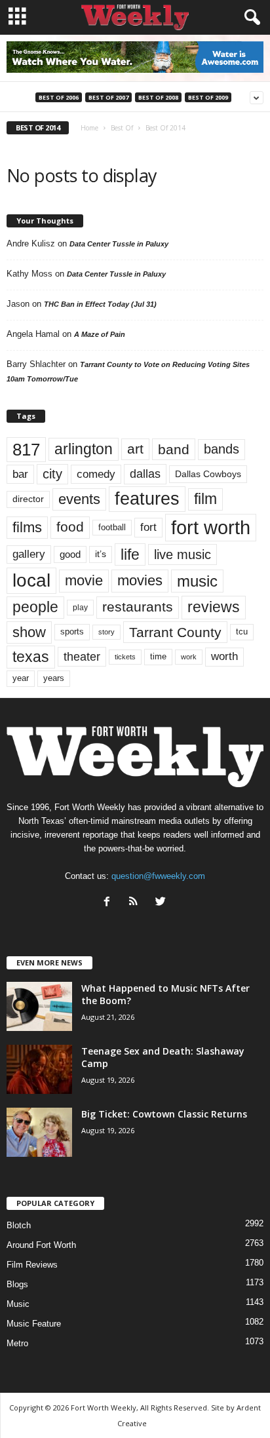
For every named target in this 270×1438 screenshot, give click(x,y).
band (173, 449)
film (205, 499)
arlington (83, 448)
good (70, 554)
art (135, 449)
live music (182, 554)
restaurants (137, 607)
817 (26, 449)
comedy (96, 473)
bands (221, 449)
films (27, 527)
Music (18, 1304)
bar (20, 474)
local (31, 580)
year (20, 678)
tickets (125, 657)
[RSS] (136, 903)
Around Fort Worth (41, 1245)
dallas (145, 473)
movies (140, 580)
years (53, 678)
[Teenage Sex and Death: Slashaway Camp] (39, 1069)
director (28, 499)
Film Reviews (32, 1265)
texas (30, 656)
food (70, 527)
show (29, 632)
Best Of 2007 (108, 97)
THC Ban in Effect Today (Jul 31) (100, 304)
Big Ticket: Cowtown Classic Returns (164, 1114)
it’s (100, 554)
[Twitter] (162, 903)
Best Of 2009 (208, 97)
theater (82, 656)
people (35, 607)
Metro (17, 1343)
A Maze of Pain (99, 334)
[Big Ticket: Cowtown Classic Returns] (39, 1132)
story (106, 632)
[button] (249, 17)
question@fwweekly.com (158, 876)
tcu (242, 631)
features (147, 499)
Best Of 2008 (158, 97)
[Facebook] (109, 903)
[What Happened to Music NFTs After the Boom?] (39, 1006)
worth (224, 656)
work (189, 657)
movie (84, 580)
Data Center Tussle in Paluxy (118, 244)
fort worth (210, 527)
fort (148, 527)
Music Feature (34, 1324)
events (79, 499)
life (130, 554)
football (112, 527)
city (52, 474)
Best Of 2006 (59, 97)
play (80, 607)
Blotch (19, 1225)
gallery (28, 554)
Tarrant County (175, 632)
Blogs (17, 1284)
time (158, 656)
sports (72, 631)
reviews (213, 606)
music (197, 581)
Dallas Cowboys (208, 474)
